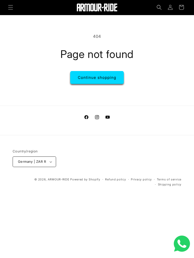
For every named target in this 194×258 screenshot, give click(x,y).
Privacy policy (141, 179)
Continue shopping (97, 77)
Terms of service (169, 179)
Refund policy (115, 179)
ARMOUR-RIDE (58, 179)
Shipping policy (170, 184)
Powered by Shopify (85, 179)
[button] (10, 7)
